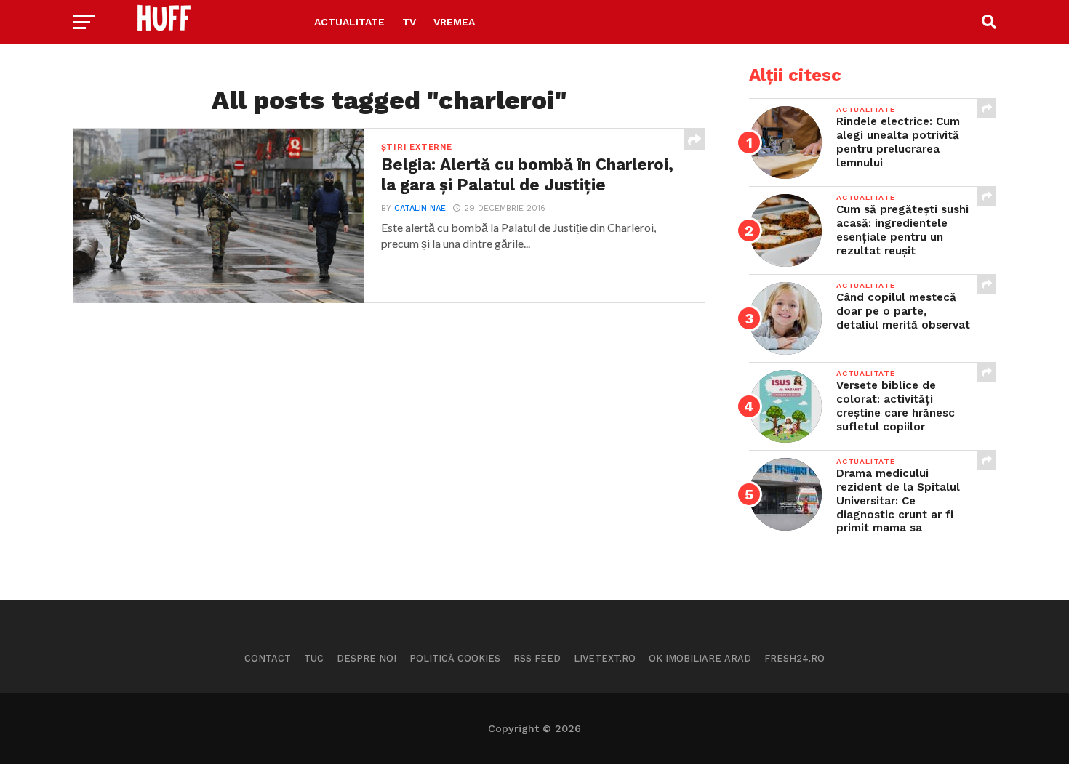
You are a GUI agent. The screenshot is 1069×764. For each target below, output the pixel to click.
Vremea (454, 22)
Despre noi (366, 658)
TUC (314, 658)
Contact (267, 658)
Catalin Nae (420, 208)
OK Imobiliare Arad (700, 658)
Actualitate (349, 22)
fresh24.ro (794, 658)
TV (409, 22)
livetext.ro (605, 658)
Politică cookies (454, 658)
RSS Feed (537, 658)
